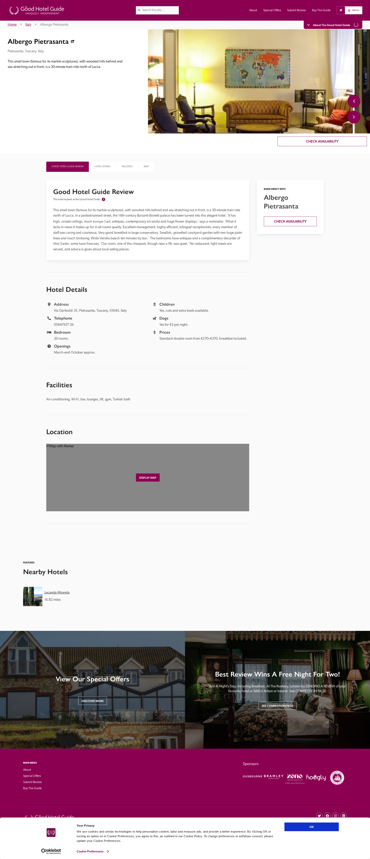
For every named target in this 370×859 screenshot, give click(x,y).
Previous (353, 101)
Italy (28, 25)
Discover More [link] (93, 701)
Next (353, 117)
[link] (139, 10)
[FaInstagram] (335, 816)
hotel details (103, 166)
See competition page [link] (277, 705)
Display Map (147, 477)
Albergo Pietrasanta (54, 25)
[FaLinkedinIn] (343, 816)
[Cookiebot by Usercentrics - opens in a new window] (51, 851)
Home (12, 25)
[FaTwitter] (319, 816)
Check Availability (322, 141)
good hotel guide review (67, 166)
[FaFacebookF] (327, 816)
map (146, 166)
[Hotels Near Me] (341, 10)
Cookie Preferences (90, 851)
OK (311, 827)
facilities (127, 166)
